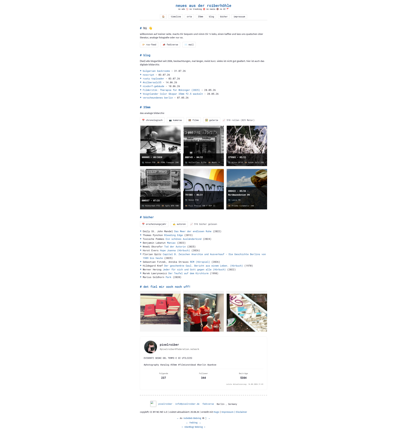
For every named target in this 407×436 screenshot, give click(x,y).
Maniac (171, 242)
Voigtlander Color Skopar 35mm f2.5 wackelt (173, 93)
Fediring (193, 422)
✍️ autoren (179, 224)
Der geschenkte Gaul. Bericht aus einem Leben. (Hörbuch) (203, 265)
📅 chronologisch (152, 120)
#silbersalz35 (152, 82)
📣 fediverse (170, 44)
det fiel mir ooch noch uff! (167, 286)
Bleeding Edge (173, 235)
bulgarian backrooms (156, 70)
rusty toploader (153, 78)
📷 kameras (175, 120)
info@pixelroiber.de (187, 403)
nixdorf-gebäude (153, 86)
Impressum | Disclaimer (234, 412)
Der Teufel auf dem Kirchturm (188, 273)
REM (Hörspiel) (200, 261)
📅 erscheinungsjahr (154, 224)
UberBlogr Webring (193, 427)
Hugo (216, 412)
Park (168, 277)
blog (211, 16)
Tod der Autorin (175, 246)
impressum (239, 16)
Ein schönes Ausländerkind (183, 238)
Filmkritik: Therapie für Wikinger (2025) (171, 89)
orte (189, 16)
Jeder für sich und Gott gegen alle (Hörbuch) (194, 269)
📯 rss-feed (149, 44)
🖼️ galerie (211, 120)
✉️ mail (189, 44)
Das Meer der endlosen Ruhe (192, 231)
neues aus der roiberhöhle (203, 5)
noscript (148, 74)
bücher (224, 16)
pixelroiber (165, 403)
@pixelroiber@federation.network (179, 349)
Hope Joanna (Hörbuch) (175, 250)
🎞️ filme (193, 120)
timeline (176, 16)
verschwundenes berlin (158, 97)
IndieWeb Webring (192, 418)
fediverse (208, 403)
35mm (200, 16)
